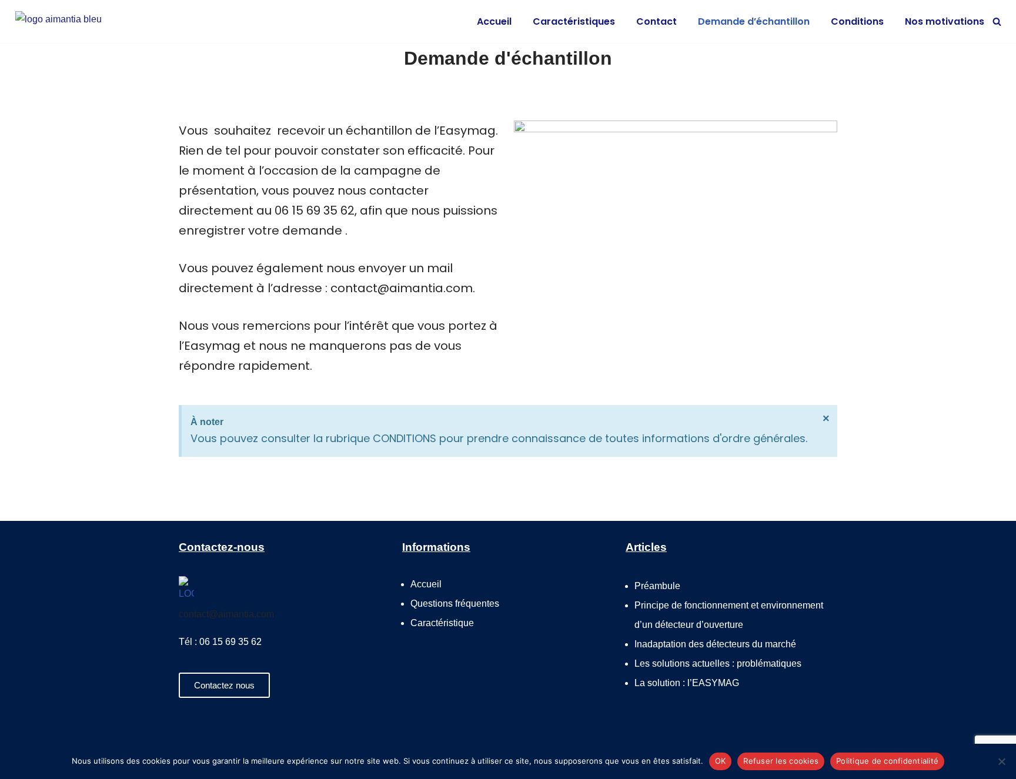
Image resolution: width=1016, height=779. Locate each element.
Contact (656, 21)
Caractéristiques (574, 21)
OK (720, 760)
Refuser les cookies (780, 760)
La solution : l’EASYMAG (686, 683)
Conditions (857, 21)
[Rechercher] (996, 21)
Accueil (494, 21)
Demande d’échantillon (754, 21)
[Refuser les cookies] (1001, 761)
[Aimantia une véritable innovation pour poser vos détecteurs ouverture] (74, 21)
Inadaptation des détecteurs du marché (715, 644)
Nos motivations (944, 21)
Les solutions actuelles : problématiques (717, 663)
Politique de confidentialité (887, 760)
